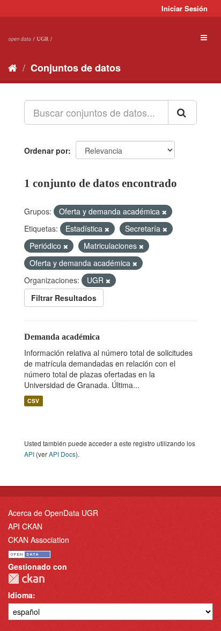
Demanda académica (62, 336)
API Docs (62, 453)
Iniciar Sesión (184, 8)
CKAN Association (38, 539)
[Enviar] (182, 112)
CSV (33, 401)
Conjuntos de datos (76, 68)
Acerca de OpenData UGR (53, 512)
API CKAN (25, 526)
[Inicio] (12, 67)
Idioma (20, 595)
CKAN (26, 578)
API (29, 453)
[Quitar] (164, 211)
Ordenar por (46, 150)
